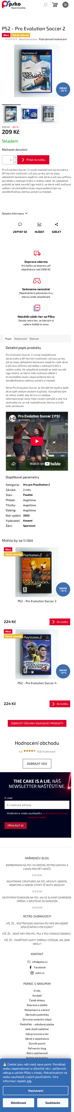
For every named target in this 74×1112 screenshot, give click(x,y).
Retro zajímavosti (37, 1053)
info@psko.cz (40, 961)
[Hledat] (45, 5)
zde (29, 1081)
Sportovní (29, 525)
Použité (28, 494)
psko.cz (39, 972)
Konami (27, 520)
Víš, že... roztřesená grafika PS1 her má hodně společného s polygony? (37, 925)
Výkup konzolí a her (37, 1034)
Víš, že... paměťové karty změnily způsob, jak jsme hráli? (37, 941)
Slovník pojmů (37, 1043)
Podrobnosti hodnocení (53, 39)
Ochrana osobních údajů (37, 1019)
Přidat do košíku (35, 159)
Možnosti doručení (14, 149)
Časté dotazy (37, 1000)
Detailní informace (13, 213)
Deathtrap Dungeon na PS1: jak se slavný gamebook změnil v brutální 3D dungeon (37, 899)
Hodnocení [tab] (20, 338)
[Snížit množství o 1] (15, 162)
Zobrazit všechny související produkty (37, 723)
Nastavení (35, 1090)
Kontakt (37, 995)
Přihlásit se (16, 825)
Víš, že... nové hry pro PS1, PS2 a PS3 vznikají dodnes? (37, 933)
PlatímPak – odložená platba (37, 1024)
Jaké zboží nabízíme (37, 1029)
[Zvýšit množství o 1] (15, 157)
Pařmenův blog (37, 1048)
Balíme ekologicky (37, 1057)
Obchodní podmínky (37, 1014)
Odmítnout (18, 1102)
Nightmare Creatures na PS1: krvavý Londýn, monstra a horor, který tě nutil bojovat (37, 883)
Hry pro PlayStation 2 (36, 484)
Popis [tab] (8, 338)
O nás (37, 990)
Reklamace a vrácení (37, 1009)
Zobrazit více (37, 763)
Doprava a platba (37, 1005)
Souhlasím (52, 1102)
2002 (26, 515)
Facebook (40, 967)
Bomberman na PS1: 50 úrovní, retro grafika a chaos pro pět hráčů (37, 866)
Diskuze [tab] (34, 338)
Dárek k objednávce (37, 1038)
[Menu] (65, 5)
